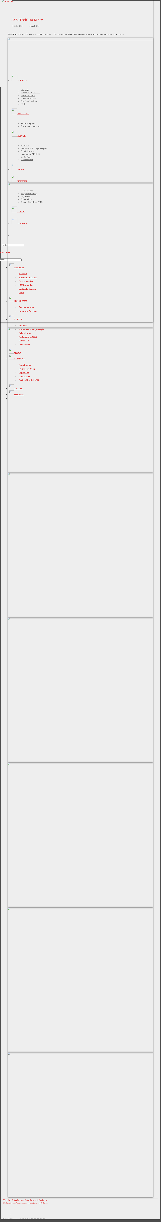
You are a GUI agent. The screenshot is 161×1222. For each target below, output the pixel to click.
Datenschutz (18, 1214)
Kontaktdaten (18, 1208)
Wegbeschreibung (20, 1210)
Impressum (17, 1212)
